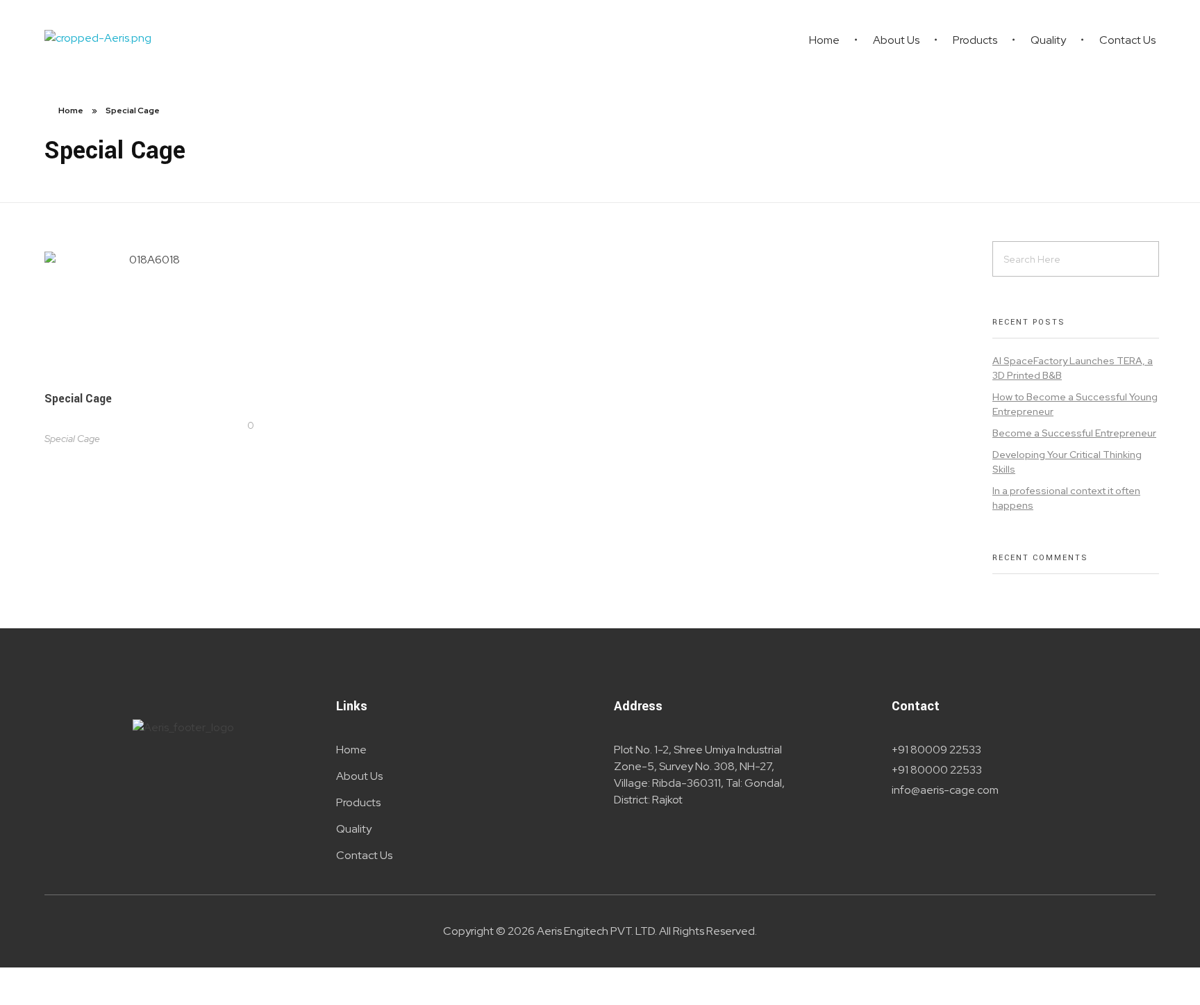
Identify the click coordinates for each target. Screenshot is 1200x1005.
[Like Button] (239, 425)
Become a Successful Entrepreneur (1074, 433)
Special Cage (78, 399)
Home (70, 110)
